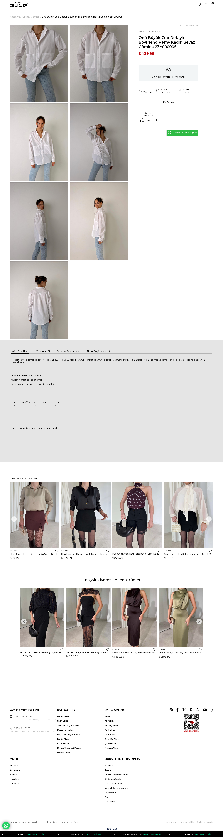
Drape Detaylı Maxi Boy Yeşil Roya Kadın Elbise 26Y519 (181, 652)
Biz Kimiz (109, 765)
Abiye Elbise (110, 721)
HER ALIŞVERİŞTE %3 (105, 834)
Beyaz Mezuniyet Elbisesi (69, 734)
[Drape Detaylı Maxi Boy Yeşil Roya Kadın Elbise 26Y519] (181, 617)
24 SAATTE (161, 834)
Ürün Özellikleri (20, 351)
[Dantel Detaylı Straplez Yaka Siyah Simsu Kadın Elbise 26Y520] (88, 617)
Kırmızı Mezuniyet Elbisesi (69, 748)
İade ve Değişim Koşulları (116, 774)
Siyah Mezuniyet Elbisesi (68, 725)
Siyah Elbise (62, 721)
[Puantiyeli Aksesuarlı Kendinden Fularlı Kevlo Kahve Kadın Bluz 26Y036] (137, 515)
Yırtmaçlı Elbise (111, 748)
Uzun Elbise (110, 734)
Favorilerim (15, 779)
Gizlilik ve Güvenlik (113, 783)
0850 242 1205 (22, 728)
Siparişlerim (15, 770)
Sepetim (14, 774)
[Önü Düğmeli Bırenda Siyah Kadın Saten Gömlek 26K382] (86, 515)
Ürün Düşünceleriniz (99, 351)
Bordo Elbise (63, 739)
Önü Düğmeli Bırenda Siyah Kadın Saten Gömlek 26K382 (86, 554)
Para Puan (14, 783)
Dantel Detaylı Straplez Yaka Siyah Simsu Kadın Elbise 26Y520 (88, 652)
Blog (107, 797)
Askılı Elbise (110, 730)
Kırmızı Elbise (63, 743)
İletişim (108, 770)
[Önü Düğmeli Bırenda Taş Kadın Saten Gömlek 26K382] (35, 515)
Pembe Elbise (63, 753)
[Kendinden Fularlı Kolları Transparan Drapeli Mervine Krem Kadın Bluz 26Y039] (188, 515)
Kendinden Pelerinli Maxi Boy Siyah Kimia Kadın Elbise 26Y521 (42, 652)
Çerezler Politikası (69, 822)
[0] (211, 4)
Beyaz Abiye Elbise (65, 730)
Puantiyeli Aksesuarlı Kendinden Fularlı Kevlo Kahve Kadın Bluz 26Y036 (137, 553)
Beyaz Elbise (63, 716)
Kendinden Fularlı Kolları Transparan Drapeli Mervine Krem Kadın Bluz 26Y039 (188, 554)
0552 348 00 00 (23, 716)
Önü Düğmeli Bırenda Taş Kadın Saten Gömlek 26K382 (35, 554)
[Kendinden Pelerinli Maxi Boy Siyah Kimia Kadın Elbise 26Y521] (42, 617)
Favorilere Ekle (56, 551)
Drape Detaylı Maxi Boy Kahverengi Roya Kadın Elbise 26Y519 (134, 652)
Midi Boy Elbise (111, 725)
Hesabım (14, 765)
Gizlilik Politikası (49, 822)
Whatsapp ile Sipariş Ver (185, 132)
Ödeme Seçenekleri (68, 351)
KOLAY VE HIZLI (50, 834)
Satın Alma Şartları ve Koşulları (24, 822)
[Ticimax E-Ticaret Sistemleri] (111, 829)
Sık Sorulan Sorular (113, 779)
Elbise (107, 716)
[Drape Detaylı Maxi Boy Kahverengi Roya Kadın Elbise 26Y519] (134, 617)
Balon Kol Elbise (112, 739)
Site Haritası (110, 802)
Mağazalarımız (111, 792)
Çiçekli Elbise (111, 743)
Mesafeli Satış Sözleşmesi (116, 788)
